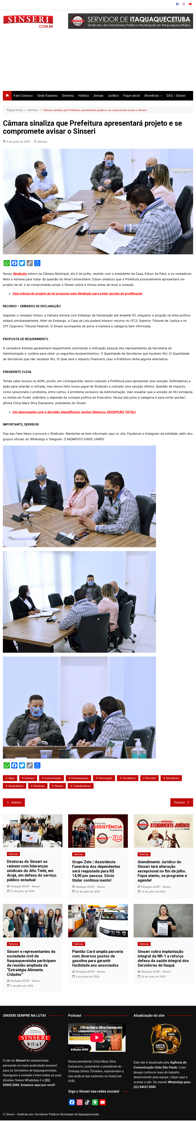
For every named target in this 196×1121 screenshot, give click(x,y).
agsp (11, 778)
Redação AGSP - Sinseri (25, 886)
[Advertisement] (98, 62)
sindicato (39, 785)
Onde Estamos (47, 95)
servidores (172, 778)
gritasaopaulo (79, 778)
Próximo (179, 802)
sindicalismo (15, 785)
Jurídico (113, 95)
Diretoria (68, 95)
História (83, 95)
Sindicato (20, 274)
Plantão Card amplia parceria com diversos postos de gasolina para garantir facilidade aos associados (97, 958)
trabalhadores (82, 785)
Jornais (98, 95)
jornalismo (129, 778)
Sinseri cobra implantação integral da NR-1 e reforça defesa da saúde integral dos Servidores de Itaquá (163, 958)
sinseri (59, 785)
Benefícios (152, 95)
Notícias (42, 141)
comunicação (52, 778)
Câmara (29, 778)
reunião (151, 778)
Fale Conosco (23, 95)
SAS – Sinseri (175, 95)
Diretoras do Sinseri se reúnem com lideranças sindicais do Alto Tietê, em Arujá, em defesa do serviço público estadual (31, 870)
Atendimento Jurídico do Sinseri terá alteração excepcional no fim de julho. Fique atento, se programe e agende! (162, 871)
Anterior (16, 802)
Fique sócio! (131, 95)
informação (105, 778)
